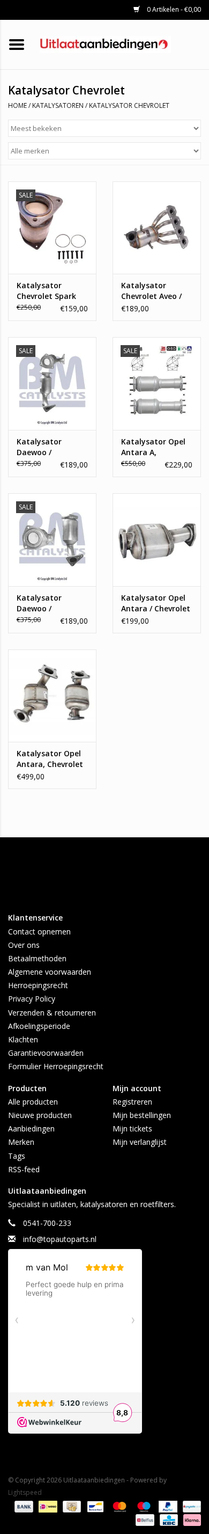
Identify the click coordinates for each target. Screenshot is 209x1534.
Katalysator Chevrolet (129, 105)
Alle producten (33, 1102)
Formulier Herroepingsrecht (55, 1066)
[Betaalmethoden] (23, 1505)
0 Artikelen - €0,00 (173, 9)
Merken (21, 1142)
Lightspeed (25, 1492)
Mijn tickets (132, 1128)
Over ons (24, 945)
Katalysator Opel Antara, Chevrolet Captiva (50, 759)
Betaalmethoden (37, 958)
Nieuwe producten (40, 1115)
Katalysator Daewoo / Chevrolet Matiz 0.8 (47, 447)
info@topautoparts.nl (59, 1239)
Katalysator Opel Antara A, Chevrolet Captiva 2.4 (154, 447)
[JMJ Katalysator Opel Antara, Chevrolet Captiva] (52, 695)
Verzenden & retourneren (52, 1012)
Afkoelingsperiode (39, 1026)
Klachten (23, 1039)
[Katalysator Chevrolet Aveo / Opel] (157, 227)
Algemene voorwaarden (49, 972)
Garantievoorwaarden (46, 1053)
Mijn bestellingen (142, 1115)
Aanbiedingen (31, 1128)
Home (17, 105)
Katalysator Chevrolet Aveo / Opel (151, 291)
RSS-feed (24, 1169)
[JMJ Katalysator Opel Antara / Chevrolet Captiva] (157, 539)
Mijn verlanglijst (140, 1142)
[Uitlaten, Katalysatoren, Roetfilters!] (121, 44)
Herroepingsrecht (38, 985)
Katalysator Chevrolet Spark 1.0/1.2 (46, 291)
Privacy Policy (31, 999)
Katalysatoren (58, 105)
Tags (16, 1156)
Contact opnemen (39, 931)
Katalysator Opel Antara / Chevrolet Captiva (155, 603)
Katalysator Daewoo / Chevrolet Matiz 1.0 (47, 603)
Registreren (132, 1102)
